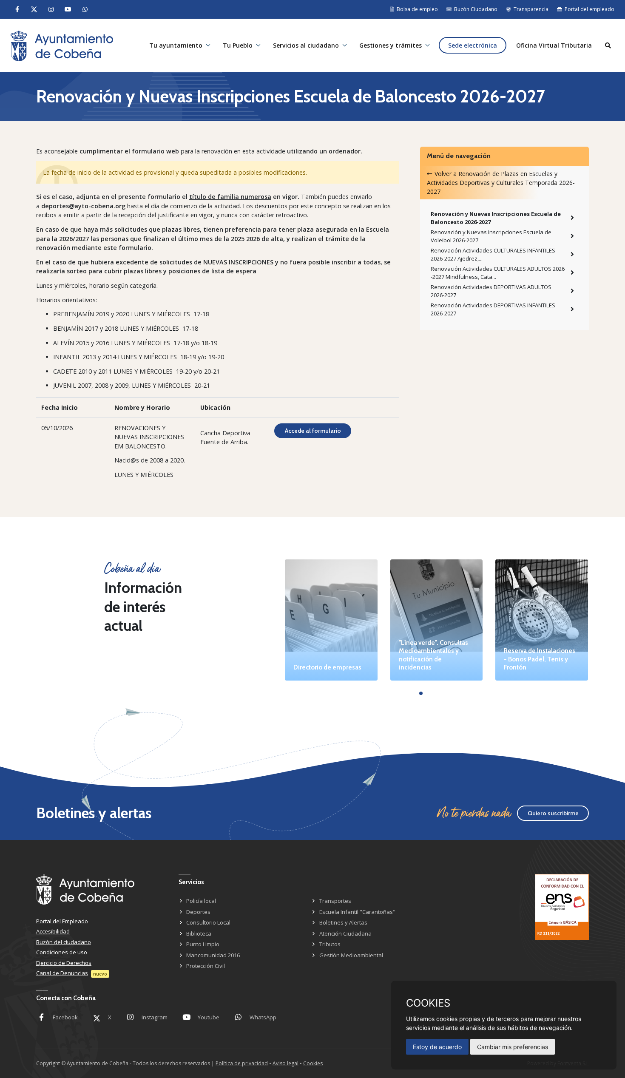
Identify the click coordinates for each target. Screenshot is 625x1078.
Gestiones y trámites (390, 45)
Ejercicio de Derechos (63, 963)
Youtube (208, 1017)
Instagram (155, 1017)
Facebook (65, 1017)
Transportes (335, 901)
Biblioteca (198, 933)
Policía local (201, 901)
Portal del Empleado (62, 921)
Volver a (501, 183)
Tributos (330, 944)
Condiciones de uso (61, 952)
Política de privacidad (242, 1063)
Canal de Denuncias (62, 973)
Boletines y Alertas (343, 922)
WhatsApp (263, 1017)
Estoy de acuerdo (437, 1046)
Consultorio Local (208, 922)
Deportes (198, 912)
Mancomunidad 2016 (213, 955)
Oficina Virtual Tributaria (554, 45)
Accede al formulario (313, 430)
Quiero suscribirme (553, 813)
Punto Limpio (202, 944)
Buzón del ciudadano (63, 942)
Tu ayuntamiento (175, 45)
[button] (421, 693)
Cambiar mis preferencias (512, 1046)
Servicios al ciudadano (306, 45)
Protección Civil (205, 966)
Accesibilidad (53, 931)
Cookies (313, 1063)
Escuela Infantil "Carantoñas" (357, 912)
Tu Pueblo (238, 45)
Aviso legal (285, 1063)
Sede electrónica (472, 45)
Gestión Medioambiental (351, 955)
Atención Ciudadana (345, 933)
